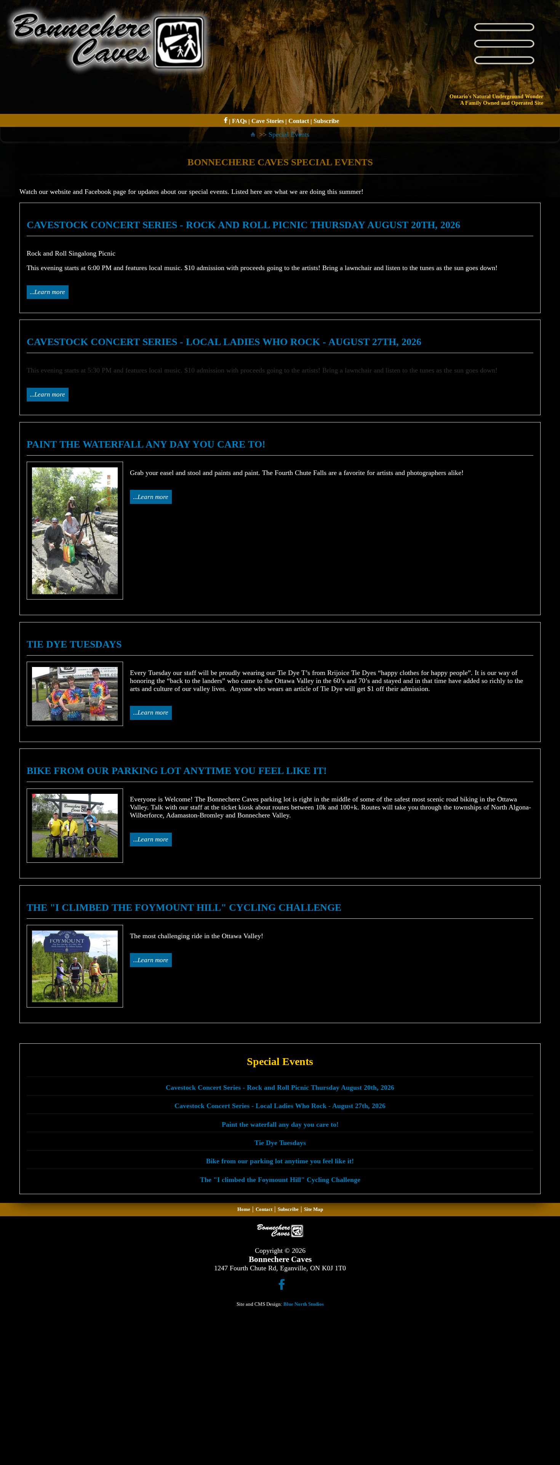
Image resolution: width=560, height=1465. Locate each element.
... (47, 292)
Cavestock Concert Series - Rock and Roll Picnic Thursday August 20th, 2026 (280, 1087)
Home (243, 1209)
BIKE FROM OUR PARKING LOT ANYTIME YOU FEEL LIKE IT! (177, 770)
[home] (254, 134)
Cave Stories (267, 121)
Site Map (313, 1209)
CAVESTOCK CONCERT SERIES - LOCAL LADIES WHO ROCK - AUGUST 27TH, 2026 (224, 341)
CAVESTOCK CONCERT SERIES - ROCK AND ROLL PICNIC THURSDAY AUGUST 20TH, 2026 (243, 224)
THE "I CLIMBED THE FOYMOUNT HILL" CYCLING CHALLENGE (184, 907)
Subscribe (326, 121)
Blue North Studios (303, 1304)
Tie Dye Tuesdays (280, 1143)
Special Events (289, 134)
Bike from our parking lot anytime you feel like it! (280, 1161)
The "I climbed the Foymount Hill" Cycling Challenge (280, 1180)
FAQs (239, 121)
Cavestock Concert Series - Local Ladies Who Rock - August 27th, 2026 (280, 1106)
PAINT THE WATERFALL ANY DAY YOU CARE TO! (146, 444)
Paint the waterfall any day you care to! (280, 1124)
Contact (298, 121)
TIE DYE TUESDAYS (74, 644)
